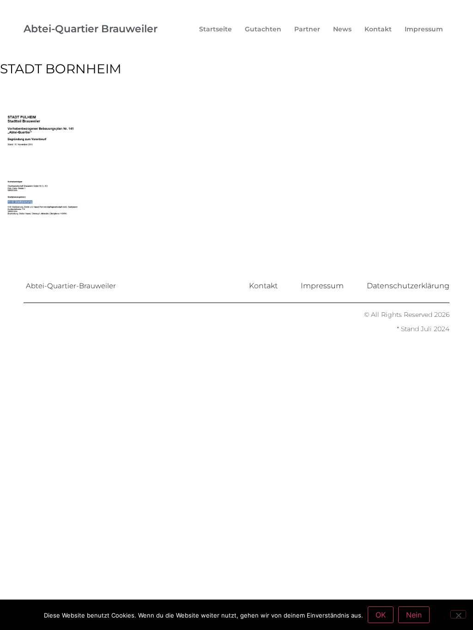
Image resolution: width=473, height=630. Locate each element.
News (342, 29)
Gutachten (263, 29)
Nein (414, 614)
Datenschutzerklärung (408, 285)
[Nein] (458, 614)
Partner (307, 29)
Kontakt (378, 29)
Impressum (424, 29)
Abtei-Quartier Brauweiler (91, 29)
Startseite (215, 29)
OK (381, 614)
